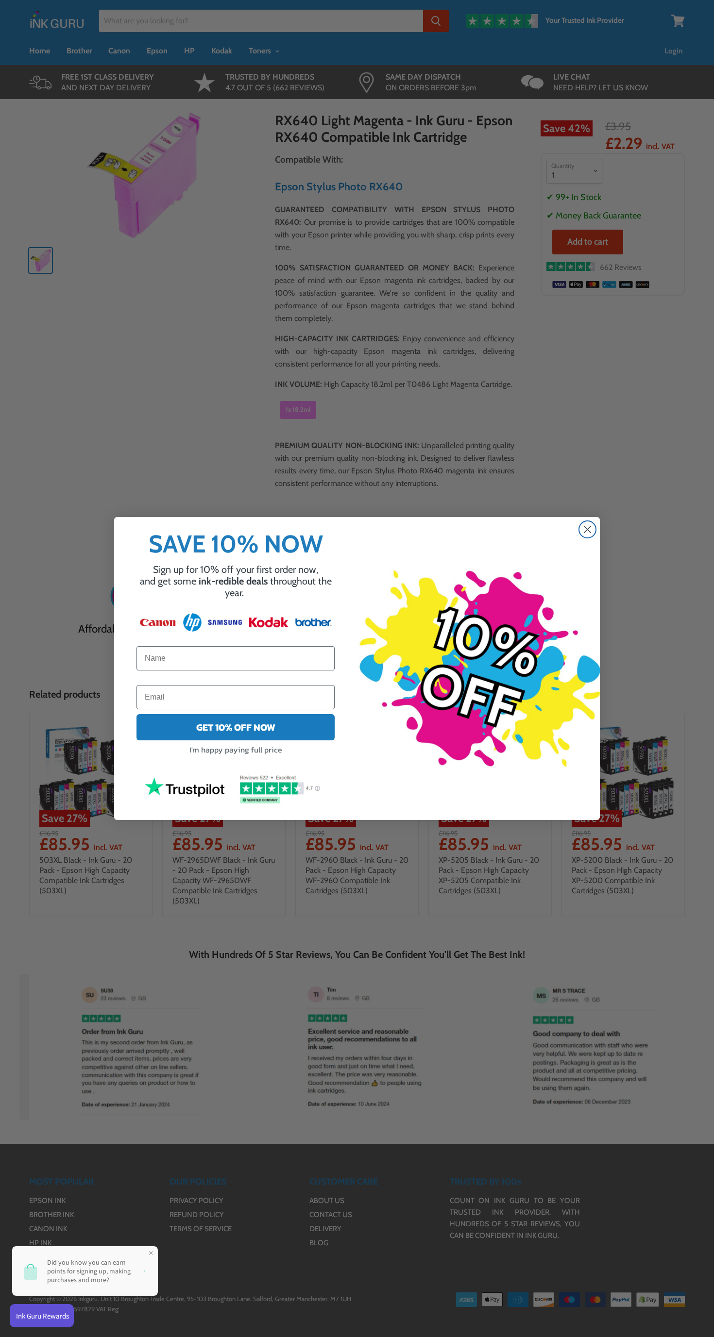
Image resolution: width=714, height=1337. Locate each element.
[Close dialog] (587, 529)
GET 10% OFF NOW (235, 727)
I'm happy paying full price (235, 749)
